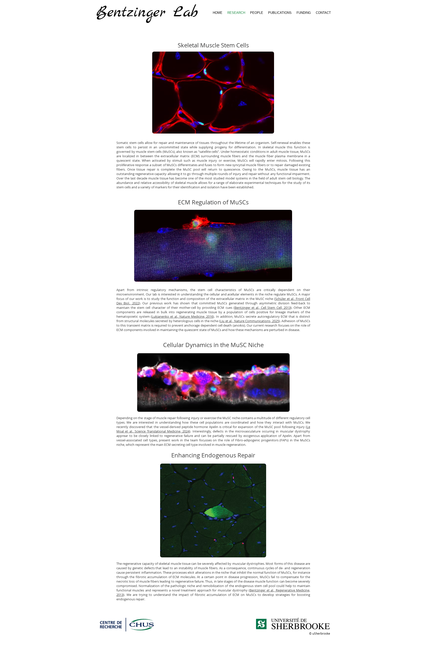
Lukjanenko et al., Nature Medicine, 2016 (182, 316)
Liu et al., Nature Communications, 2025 (249, 321)
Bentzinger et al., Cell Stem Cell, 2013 (263, 307)
